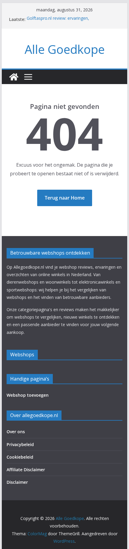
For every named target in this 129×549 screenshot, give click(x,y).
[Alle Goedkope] (14, 77)
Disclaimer (17, 482)
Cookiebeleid (20, 457)
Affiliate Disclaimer (26, 469)
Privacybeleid (20, 444)
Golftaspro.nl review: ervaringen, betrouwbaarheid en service (58, 22)
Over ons (16, 431)
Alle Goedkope (65, 49)
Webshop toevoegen (28, 395)
